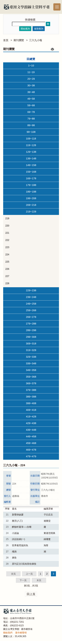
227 (7, 276)
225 (7, 262)
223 (7, 247)
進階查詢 (38, 28)
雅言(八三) (17, 521)
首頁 (5, 40)
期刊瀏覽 (19, 40)
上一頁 (29, 574)
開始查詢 (25, 28)
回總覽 (31, 58)
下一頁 (23, 580)
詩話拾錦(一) (18, 539)
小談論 (15, 533)
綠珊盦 (47, 539)
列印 (52, 49)
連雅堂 (47, 521)
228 (7, 283)
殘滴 (14, 551)
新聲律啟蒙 (18, 514)
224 (7, 254)
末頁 (39, 580)
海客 (46, 545)
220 (7, 225)
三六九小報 (35, 40)
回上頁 (31, 594)
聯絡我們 (7, 632)
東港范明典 (49, 533)
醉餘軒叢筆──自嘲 (21, 527)
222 (7, 240)
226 (7, 269)
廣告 (14, 557)
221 (7, 233)
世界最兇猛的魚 (20, 545)
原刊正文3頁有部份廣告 (24, 564)
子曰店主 (48, 514)
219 (7, 218)
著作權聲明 (21, 632)
